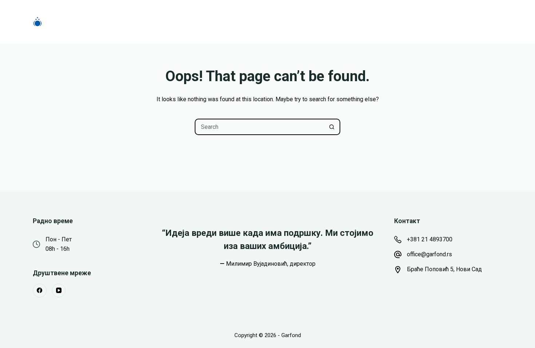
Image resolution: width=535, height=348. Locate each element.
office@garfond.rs (429, 254)
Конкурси (206, 21)
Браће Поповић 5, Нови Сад (444, 269)
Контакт (373, 21)
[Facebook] (40, 290)
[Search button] (332, 127)
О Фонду (250, 21)
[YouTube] (59, 290)
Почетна (162, 21)
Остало (325, 21)
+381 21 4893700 (429, 239)
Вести (288, 21)
